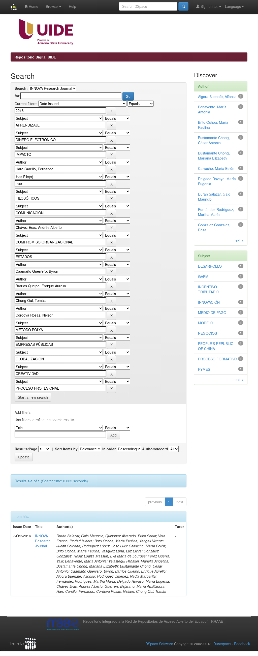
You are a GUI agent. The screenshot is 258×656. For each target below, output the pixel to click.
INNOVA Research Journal (42, 540)
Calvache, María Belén (216, 168)
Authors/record (155, 448)
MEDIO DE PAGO (212, 312)
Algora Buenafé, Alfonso (217, 96)
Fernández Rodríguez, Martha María (216, 212)
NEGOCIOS (207, 333)
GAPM (203, 276)
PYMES (204, 369)
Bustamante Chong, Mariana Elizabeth (214, 155)
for (17, 95)
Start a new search (33, 397)
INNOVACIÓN (209, 302)
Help (72, 6)
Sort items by (66, 448)
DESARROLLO (210, 266)
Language (233, 6)
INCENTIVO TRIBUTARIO (208, 289)
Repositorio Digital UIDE (35, 56)
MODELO (205, 322)
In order (109, 448)
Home (33, 6)
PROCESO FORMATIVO (217, 358)
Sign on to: (209, 6)
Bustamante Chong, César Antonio (214, 140)
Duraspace (222, 643)
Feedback (242, 643)
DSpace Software (159, 643)
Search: (21, 88)
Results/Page (26, 448)
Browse (52, 6)
